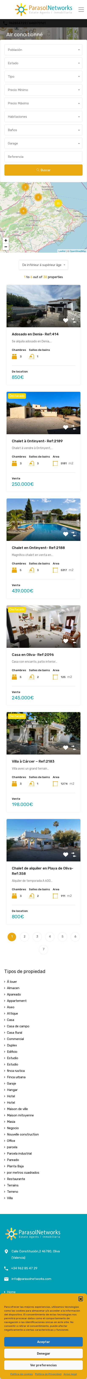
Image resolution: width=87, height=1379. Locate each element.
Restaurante (16, 1179)
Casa (10, 1020)
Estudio (12, 1058)
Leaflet (61, 251)
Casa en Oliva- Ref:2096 (33, 654)
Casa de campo (18, 1026)
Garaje (11, 1083)
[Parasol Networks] (43, 14)
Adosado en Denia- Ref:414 (35, 334)
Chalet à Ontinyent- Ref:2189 (37, 441)
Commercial (15, 1039)
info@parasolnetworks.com (31, 1279)
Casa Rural (14, 1033)
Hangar (12, 1090)
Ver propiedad (43, 319)
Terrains (13, 1185)
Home (11, 1292)
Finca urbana (16, 1077)
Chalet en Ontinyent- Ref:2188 (38, 548)
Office (11, 1141)
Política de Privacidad (48, 1374)
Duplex (12, 1045)
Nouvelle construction (23, 1134)
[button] (81, 1298)
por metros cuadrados (23, 1173)
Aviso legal (70, 1374)
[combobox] (43, 49)
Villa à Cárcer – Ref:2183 (33, 761)
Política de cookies (21, 1374)
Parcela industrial (19, 1153)
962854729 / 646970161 (27, 23)
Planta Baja (15, 1166)
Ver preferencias (43, 1365)
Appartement (17, 1001)
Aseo (10, 1007)
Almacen (13, 988)
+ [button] (5, 240)
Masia (11, 1122)
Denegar (43, 1353)
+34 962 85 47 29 (24, 1268)
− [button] (5, 246)
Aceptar (43, 1342)
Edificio (12, 1052)
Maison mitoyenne (20, 1115)
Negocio (13, 1128)
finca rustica (16, 1071)
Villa (10, 1198)
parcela (12, 1147)
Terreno (12, 1192)
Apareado (14, 994)
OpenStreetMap (78, 251)
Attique (12, 1013)
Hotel (11, 1096)
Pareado (13, 1160)
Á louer (12, 982)
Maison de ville (17, 1109)
